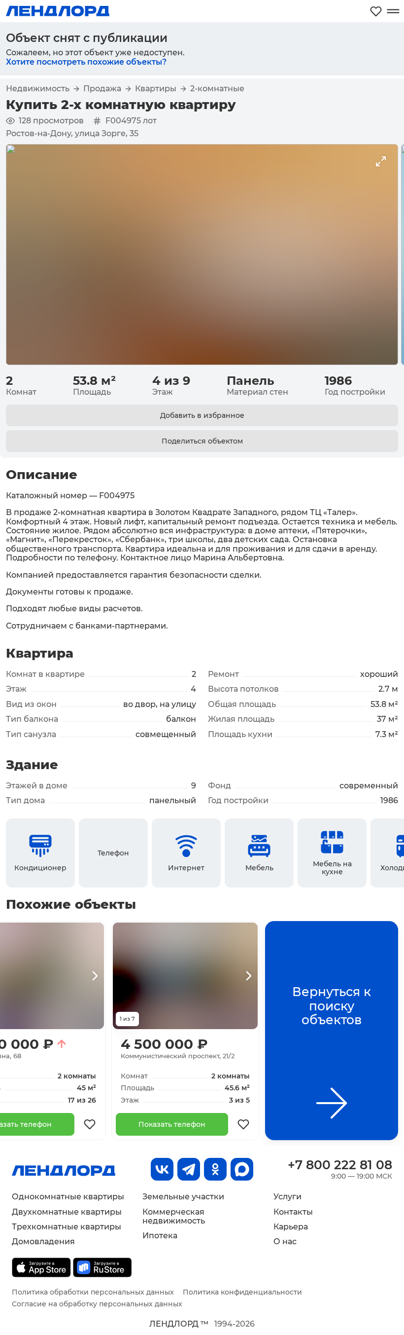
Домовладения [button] (43, 1241)
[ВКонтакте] (162, 1169)
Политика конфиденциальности (242, 1292)
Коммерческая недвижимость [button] (173, 1216)
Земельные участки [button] (183, 1196)
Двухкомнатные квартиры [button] (67, 1212)
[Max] (242, 1169)
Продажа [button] (102, 88)
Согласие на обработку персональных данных (97, 1304)
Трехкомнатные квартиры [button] (66, 1226)
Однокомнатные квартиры (68, 1196)
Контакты (293, 1212)
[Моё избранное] (376, 11)
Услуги (287, 1196)
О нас (285, 1241)
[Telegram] (188, 1169)
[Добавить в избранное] (89, 1124)
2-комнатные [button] (217, 88)
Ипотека (159, 1235)
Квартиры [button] (155, 88)
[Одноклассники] (215, 1169)
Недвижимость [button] (37, 88)
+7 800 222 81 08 (340, 1164)
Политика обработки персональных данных (93, 1292)
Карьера (290, 1226)
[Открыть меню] (393, 11)
